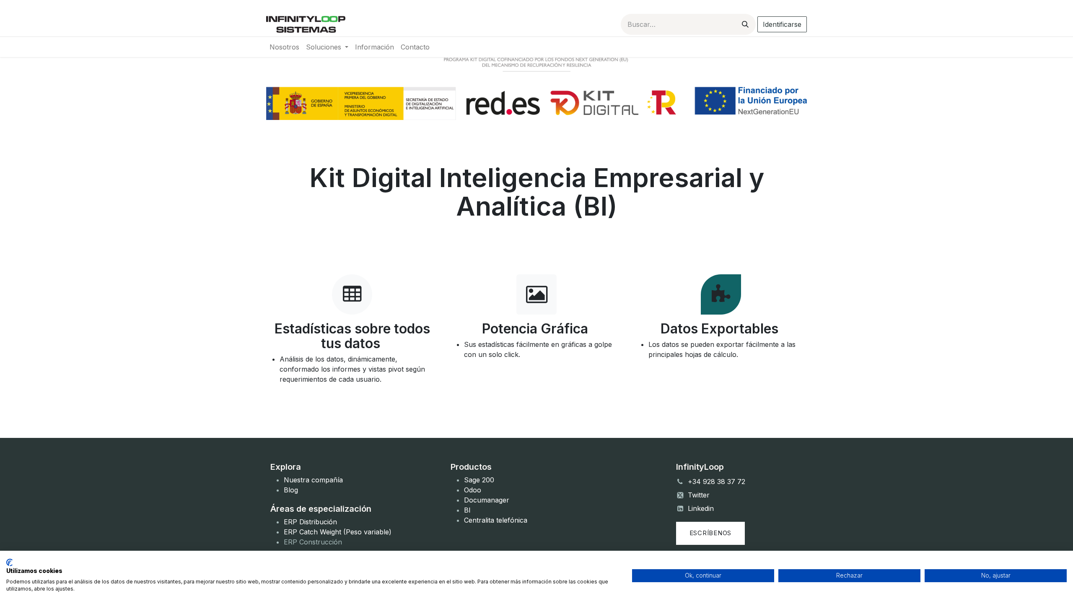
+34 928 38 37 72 (716, 481)
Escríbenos (710, 533)
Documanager (486, 500)
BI (467, 510)
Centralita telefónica (495, 520)
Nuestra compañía (313, 480)
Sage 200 (479, 480)
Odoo (472, 490)
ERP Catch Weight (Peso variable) (337, 532)
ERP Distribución (310, 522)
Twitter (699, 495)
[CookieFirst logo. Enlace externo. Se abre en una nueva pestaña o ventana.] (9, 562)
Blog (291, 490)
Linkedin (701, 508)
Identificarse (782, 24)
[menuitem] (284, 47)
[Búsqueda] (745, 24)
